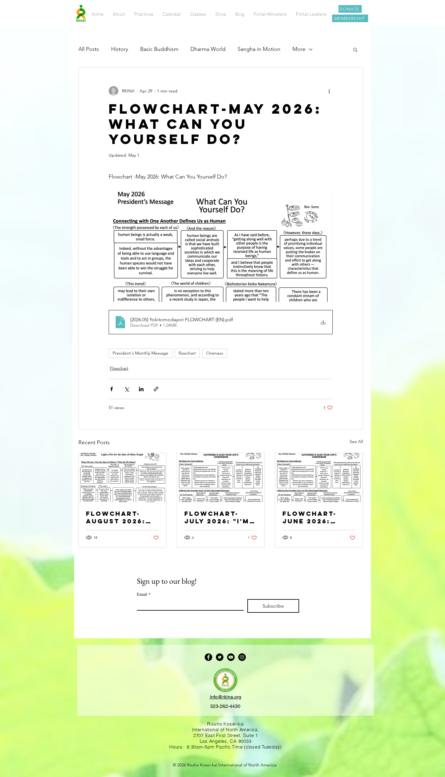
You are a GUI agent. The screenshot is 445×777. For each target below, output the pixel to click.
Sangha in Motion (259, 49)
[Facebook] (208, 657)
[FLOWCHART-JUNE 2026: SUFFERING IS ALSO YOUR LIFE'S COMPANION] (319, 477)
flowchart (187, 353)
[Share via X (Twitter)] (126, 389)
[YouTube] (231, 657)
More (298, 49)
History (119, 49)
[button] (355, 49)
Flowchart (119, 368)
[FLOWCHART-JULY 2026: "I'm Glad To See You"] (221, 477)
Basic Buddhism (159, 49)
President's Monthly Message (140, 353)
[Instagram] (242, 657)
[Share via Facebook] (111, 389)
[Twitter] (219, 657)
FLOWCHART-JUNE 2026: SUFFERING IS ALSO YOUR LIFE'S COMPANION (310, 517)
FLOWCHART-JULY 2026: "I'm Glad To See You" (216, 517)
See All (356, 441)
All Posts (88, 49)
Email (143, 594)
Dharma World (208, 49)
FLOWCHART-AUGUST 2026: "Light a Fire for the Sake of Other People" (116, 517)
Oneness (214, 353)
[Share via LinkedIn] (141, 389)
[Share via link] (156, 389)
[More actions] (329, 91)
